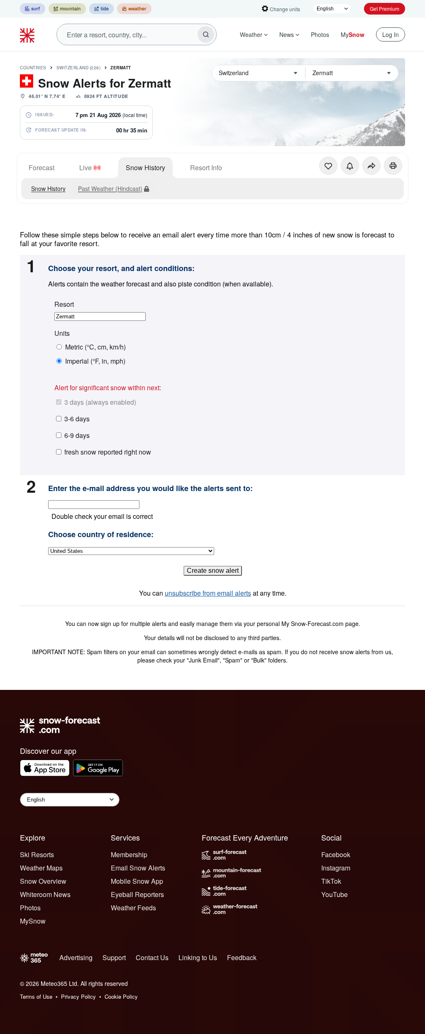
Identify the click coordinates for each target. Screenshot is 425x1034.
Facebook (335, 854)
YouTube (334, 894)
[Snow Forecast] (28, 34)
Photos (320, 34)
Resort (64, 304)
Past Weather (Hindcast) (110, 188)
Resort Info (206, 167)
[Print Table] (393, 165)
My (352, 34)
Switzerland (78, 68)
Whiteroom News (45, 894)
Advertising (76, 957)
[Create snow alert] (350, 165)
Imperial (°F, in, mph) (95, 361)
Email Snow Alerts (138, 868)
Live (85, 167)
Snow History (145, 167)
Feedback (241, 957)
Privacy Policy (78, 996)
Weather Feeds (133, 907)
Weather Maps (41, 868)
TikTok (331, 881)
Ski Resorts (37, 854)
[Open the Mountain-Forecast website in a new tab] (67, 8)
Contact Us (152, 957)
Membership (129, 854)
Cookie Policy (121, 996)
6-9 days (77, 435)
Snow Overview (43, 881)
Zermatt (120, 68)
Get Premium (384, 8)
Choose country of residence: (101, 534)
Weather (251, 34)
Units (62, 333)
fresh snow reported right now (107, 452)
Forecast (41, 167)
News (286, 34)
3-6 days (77, 418)
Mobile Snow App (137, 881)
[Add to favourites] (328, 165)
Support (114, 957)
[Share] (371, 165)
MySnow (33, 921)
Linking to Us (197, 957)
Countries (33, 68)
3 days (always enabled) (100, 402)
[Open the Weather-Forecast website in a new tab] (134, 8)
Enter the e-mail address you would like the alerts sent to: (150, 488)
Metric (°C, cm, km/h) (95, 347)
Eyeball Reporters (137, 894)
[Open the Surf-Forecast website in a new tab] (32, 8)
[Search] (206, 34)
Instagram (335, 868)
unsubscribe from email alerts (208, 593)
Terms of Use (36, 996)
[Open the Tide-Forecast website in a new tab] (101, 8)
